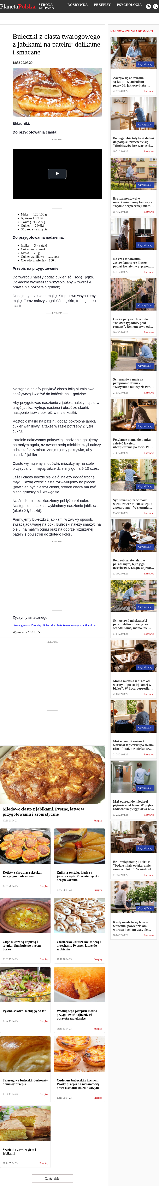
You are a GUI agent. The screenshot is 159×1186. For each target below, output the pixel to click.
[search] (155, 6)
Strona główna (46, 6)
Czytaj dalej (52, 1178)
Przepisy (102, 4)
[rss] (148, 6)
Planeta (18, 6)
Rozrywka (77, 4)
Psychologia (129, 4)
